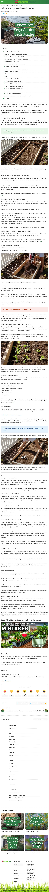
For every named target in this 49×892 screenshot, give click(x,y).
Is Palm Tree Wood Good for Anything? (10, 831)
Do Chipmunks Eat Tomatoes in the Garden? (12, 415)
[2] (4, 171)
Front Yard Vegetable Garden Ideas (17, 797)
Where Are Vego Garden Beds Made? (11, 51)
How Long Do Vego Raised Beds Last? (14, 83)
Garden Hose (12, 747)
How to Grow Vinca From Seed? (16, 793)
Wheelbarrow (12, 784)
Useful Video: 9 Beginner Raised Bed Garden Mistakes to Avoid (17, 96)
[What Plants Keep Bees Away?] (36, 843)
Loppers (11, 760)
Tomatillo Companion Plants (32, 831)
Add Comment (15, 11)
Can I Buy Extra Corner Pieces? (12, 66)
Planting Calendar (13, 766)
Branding (11, 731)
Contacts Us (16, 876)
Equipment (11, 736)
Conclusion (6, 98)
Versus (10, 782)
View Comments (40, 719)
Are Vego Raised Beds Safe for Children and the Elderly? (16, 59)
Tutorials (11, 779)
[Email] (6, 13)
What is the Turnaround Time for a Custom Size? (16, 64)
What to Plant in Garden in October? (17, 795)
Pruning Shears (12, 768)
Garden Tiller (12, 752)
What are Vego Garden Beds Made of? (14, 81)
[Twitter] (3, 13)
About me (16, 873)
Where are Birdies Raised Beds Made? (13, 93)
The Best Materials (9, 74)
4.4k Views (4, 11)
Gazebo (11, 755)
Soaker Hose (12, 774)
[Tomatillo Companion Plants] (36, 821)
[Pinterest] (5, 13)
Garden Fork (11, 744)
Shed (10, 771)
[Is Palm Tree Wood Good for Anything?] (12, 821)
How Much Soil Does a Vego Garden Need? (14, 86)
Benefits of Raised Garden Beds (11, 71)
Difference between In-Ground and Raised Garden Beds (16, 69)
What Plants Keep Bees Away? (32, 853)
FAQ (6, 76)
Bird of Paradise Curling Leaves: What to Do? (30, 866)
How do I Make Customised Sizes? (12, 61)
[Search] (46, 2)
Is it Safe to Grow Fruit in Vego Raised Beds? (14, 56)
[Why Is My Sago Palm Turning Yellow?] (12, 843)
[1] (2, 195)
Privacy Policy (16, 878)
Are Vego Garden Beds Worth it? (12, 78)
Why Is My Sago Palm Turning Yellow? (10, 853)
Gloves (10, 758)
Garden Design (12, 741)
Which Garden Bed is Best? (11, 91)
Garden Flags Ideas (6, 680)
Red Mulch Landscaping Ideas (16, 800)
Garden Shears (12, 749)
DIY (10, 733)
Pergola (11, 763)
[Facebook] (2, 13)
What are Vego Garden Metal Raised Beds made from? (16, 54)
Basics (10, 728)
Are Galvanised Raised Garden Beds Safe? (14, 88)
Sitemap (15, 881)
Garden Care (12, 739)
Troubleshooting (13, 776)
